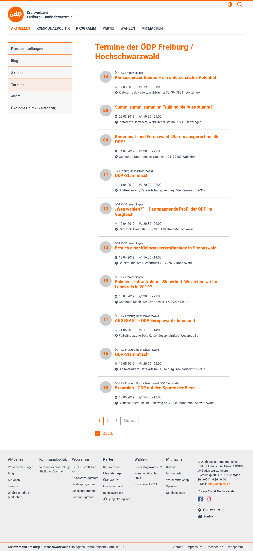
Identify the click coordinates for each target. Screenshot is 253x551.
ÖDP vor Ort (111, 480)
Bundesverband (113, 493)
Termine (18, 85)
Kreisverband (111, 467)
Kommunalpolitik (53, 28)
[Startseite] (16, 14)
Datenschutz (214, 547)
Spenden (171, 486)
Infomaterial (174, 473)
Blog (14, 61)
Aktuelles (20, 28)
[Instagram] (208, 499)
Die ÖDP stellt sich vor (84, 469)
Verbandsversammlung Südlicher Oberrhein (54, 469)
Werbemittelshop (177, 480)
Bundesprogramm (83, 491)
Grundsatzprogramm (85, 478)
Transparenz (235, 547)
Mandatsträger (112, 473)
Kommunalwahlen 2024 (146, 476)
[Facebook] (200, 499)
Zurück (107, 433)
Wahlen (128, 28)
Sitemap (177, 547)
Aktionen (18, 73)
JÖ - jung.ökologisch (116, 499)
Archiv (15, 96)
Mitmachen (152, 28)
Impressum (194, 547)
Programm (86, 28)
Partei (108, 28)
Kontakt (171, 467)
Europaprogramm (83, 497)
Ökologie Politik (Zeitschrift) (33, 108)
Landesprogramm (83, 484)
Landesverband (113, 486)
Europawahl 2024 (146, 484)
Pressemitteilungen (27, 49)
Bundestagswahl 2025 (149, 467)
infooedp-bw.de (219, 484)
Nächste (129, 421)
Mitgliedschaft (175, 493)
